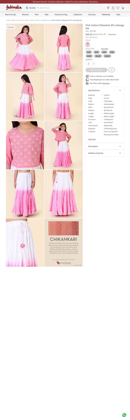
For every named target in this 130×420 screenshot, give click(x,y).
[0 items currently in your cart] (122, 8)
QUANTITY (89, 59)
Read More (106, 83)
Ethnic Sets (35, 20)
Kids (13, 20)
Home (8, 20)
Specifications (94, 90)
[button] (88, 44)
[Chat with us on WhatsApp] (124, 414)
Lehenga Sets (45, 20)
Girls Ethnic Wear (23, 20)
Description (93, 146)
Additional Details (95, 153)
